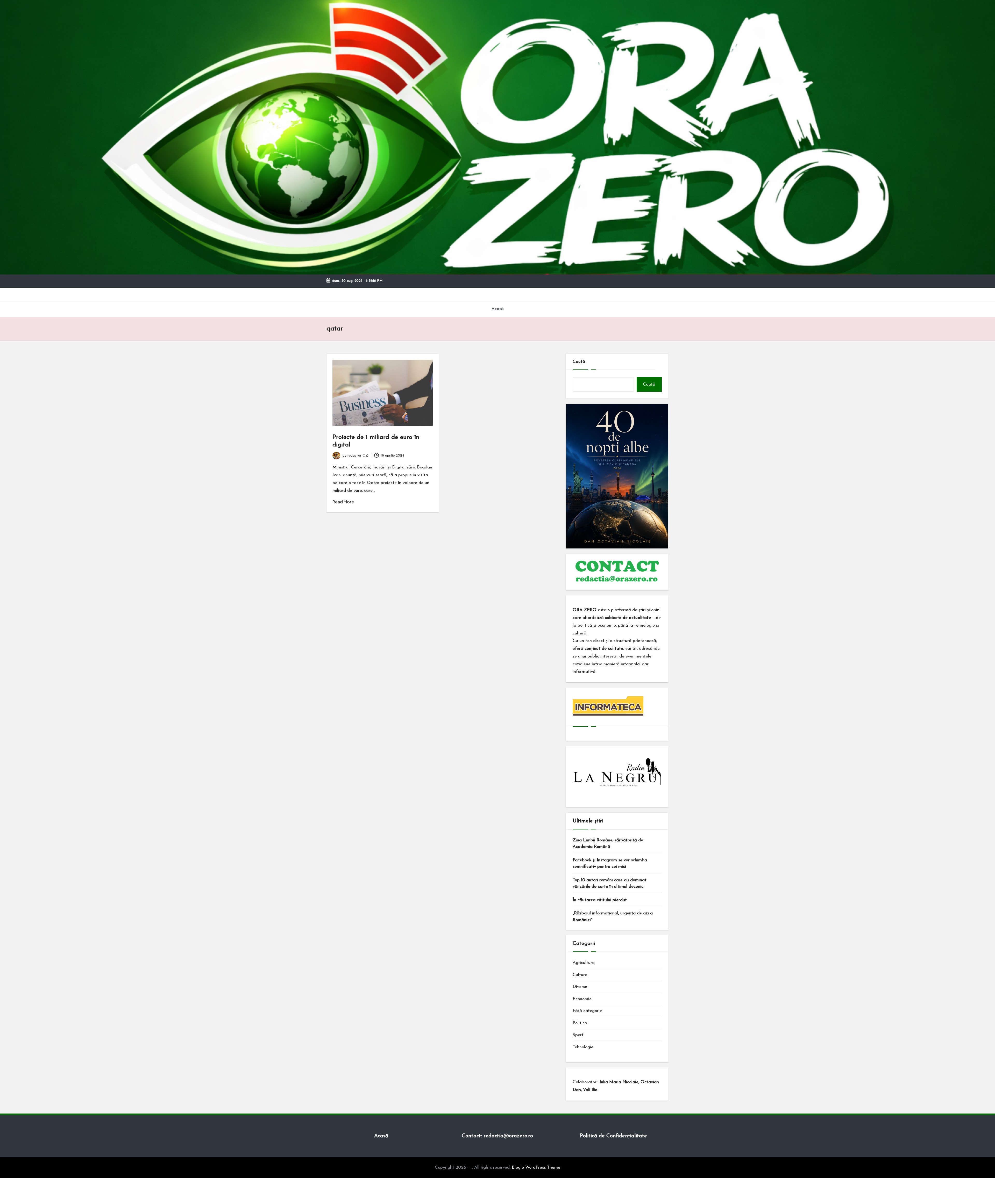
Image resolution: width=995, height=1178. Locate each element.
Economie (582, 999)
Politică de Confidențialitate (613, 1136)
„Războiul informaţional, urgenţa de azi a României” (613, 916)
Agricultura (584, 962)
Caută (579, 361)
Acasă (381, 1136)
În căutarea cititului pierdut (600, 900)
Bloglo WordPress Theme (536, 1167)
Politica (580, 1023)
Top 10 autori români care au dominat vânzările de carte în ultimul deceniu (609, 883)
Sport (578, 1035)
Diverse (580, 987)
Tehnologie (583, 1047)
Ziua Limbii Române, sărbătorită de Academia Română (608, 843)
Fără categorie (587, 1011)
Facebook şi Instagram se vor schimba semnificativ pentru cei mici (610, 863)
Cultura (580, 975)
